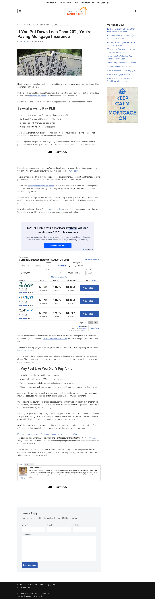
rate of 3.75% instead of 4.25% (55, 338)
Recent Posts (29, 464)
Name (25, 525)
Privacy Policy (38, 596)
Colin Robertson (25, 41)
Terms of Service (24, 596)
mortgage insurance (37, 96)
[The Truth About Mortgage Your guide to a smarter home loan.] (77, 11)
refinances (93, 438)
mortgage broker (55, 209)
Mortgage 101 (51, 2)
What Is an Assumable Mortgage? (121, 70)
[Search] (136, 11)
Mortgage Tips (103, 2)
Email (50, 525)
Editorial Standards (25, 593)
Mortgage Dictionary (69, 2)
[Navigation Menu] (19, 11)
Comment (26, 534)
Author (21, 464)
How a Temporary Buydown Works (121, 63)
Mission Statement (42, 593)
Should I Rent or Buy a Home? (119, 66)
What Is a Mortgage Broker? (118, 74)
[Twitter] (24, 478)
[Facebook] (21, 478)
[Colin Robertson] (23, 475)
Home (19, 25)
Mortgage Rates (87, 2)
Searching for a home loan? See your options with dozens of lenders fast (47, 434)
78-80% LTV (73, 171)
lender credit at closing (26, 350)
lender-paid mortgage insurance (41, 186)
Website (76, 525)
